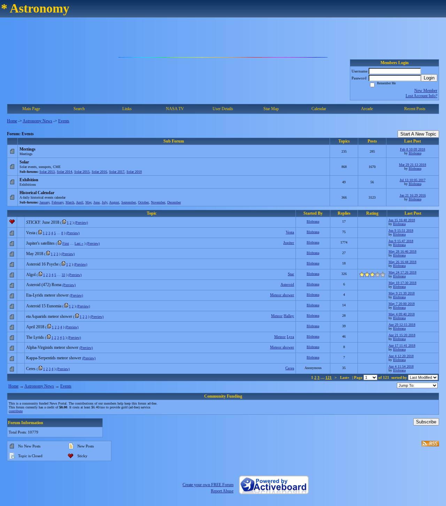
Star (291, 274)
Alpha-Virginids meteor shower (52, 347)
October (143, 202)
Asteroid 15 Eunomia (43, 306)
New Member (425, 90)
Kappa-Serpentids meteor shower (53, 357)
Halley (289, 316)
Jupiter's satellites (40, 243)
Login (429, 77)
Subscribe (426, 421)
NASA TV (175, 108)
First (65, 243)
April (79, 202)
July (104, 202)
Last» (345, 377)
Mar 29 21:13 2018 (412, 165)
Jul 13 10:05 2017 (412, 180)
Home (12, 120)
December (174, 202)
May (88, 202)
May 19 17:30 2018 (402, 283)
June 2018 (50, 222)
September (128, 202)
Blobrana (415, 153)
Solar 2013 (47, 172)
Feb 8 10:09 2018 (412, 149)
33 (63, 275)
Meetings (28, 149)
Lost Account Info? (421, 95)
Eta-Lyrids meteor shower (47, 295)
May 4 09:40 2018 (402, 314)
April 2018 (35, 326)
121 (328, 377)
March (70, 202)
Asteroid (287, 284)
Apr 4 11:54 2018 (401, 366)
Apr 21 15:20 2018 (402, 335)
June (96, 202)
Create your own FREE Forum (208, 484)
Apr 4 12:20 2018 (401, 356)
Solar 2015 (82, 172)
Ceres (31, 368)
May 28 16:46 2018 (402, 251)
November (158, 202)
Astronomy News (37, 120)
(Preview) (81, 222)
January (44, 202)
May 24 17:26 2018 (402, 272)
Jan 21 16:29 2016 (413, 195)
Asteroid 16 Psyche (42, 264)
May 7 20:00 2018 (402, 304)
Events (63, 120)
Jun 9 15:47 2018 (401, 241)
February (57, 202)
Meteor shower (282, 295)
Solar (24, 162)
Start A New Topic (418, 134)
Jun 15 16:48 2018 (402, 220)
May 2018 (34, 253)
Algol (31, 274)
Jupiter (288, 242)
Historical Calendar (37, 192)
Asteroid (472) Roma (43, 284)
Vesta (30, 232)
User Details (223, 108)
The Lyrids (35, 337)
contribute (16, 411)
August (114, 202)
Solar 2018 (134, 172)
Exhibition (29, 179)
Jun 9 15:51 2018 (401, 230)
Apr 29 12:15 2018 (402, 325)
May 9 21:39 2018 (402, 293)
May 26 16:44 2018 (402, 262)
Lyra (290, 337)
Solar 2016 (99, 172)
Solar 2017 (116, 172)
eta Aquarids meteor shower (49, 316)
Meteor (277, 316)
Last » (79, 243)
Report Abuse (222, 491)
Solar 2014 (64, 172)
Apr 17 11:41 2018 (402, 345)
